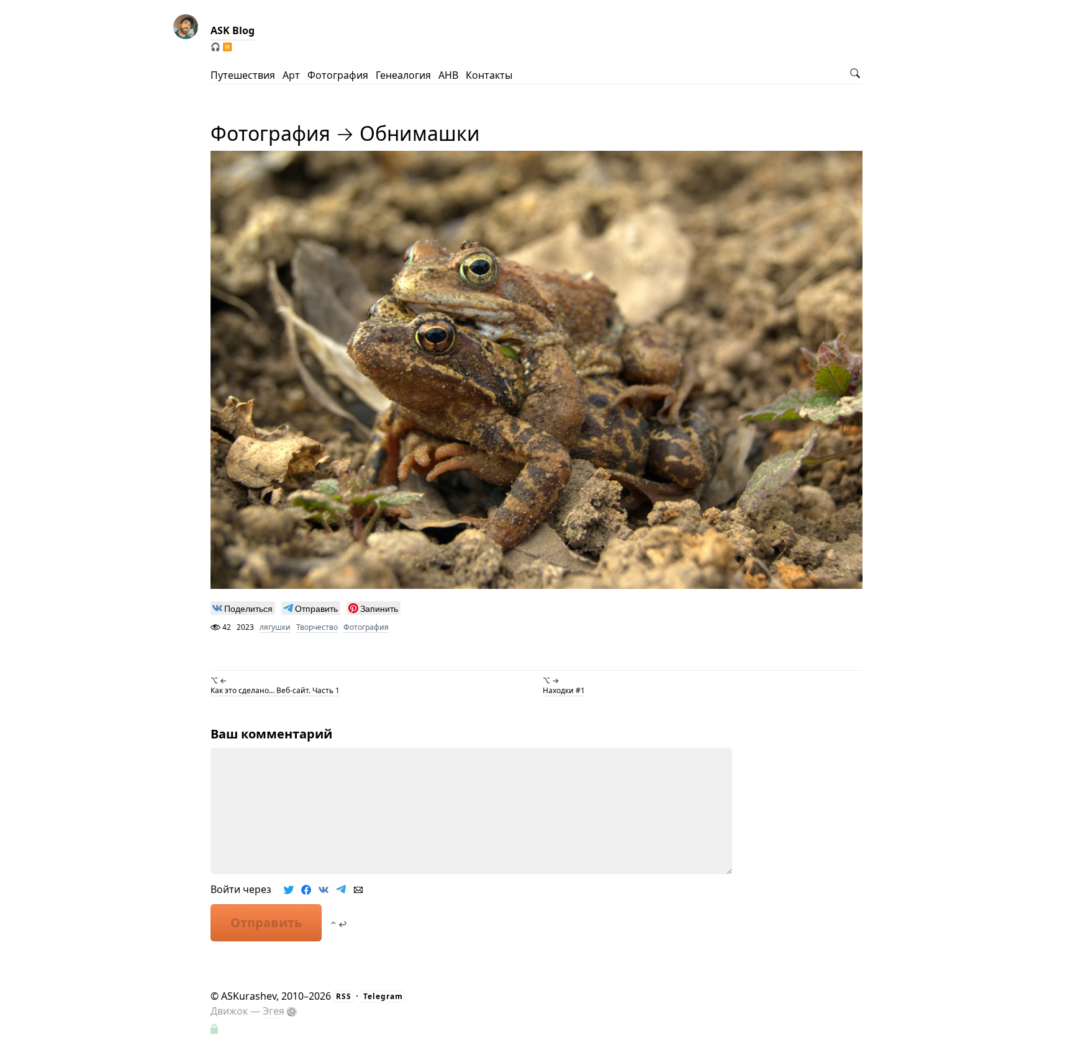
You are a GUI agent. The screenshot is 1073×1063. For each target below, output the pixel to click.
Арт (291, 75)
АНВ (448, 75)
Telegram (383, 996)
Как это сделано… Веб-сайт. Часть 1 (275, 690)
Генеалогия (403, 75)
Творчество (317, 627)
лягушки (275, 627)
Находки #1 (564, 690)
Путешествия (243, 75)
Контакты (489, 75)
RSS (343, 996)
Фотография (337, 75)
